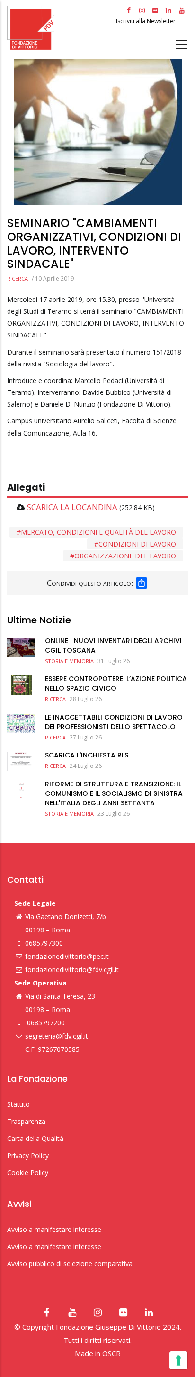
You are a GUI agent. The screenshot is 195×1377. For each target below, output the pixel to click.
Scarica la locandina (72, 507)
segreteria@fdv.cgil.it (56, 1035)
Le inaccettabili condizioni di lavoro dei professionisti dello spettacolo (114, 721)
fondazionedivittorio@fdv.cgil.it (72, 969)
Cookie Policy (27, 1172)
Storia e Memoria (69, 661)
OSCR (111, 1353)
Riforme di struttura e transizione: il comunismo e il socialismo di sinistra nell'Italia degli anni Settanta (114, 793)
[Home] (60, 28)
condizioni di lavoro (137, 543)
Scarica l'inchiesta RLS (86, 755)
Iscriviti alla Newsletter (146, 21)
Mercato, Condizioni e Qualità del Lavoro (98, 532)
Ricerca (17, 278)
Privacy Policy (28, 1155)
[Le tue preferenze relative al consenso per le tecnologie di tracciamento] (178, 1360)
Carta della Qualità (35, 1138)
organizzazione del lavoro (125, 555)
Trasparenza (26, 1121)
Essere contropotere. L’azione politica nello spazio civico (116, 683)
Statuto (18, 1104)
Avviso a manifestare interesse (54, 1229)
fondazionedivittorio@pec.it (67, 956)
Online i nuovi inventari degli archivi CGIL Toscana (113, 645)
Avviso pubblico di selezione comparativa (70, 1263)
